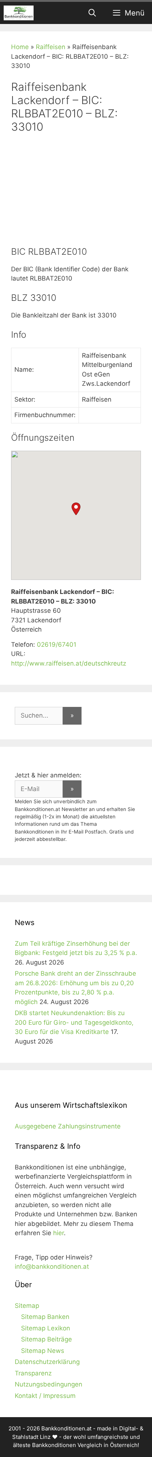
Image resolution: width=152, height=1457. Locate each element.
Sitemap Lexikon (45, 1328)
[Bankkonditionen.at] (19, 13)
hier (58, 1233)
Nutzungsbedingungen (48, 1384)
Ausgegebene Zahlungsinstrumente (68, 1126)
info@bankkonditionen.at (52, 1266)
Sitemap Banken (45, 1316)
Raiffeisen (50, 47)
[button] (76, 508)
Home (20, 47)
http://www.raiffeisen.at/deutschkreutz (68, 663)
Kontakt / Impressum (45, 1395)
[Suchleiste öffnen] (92, 13)
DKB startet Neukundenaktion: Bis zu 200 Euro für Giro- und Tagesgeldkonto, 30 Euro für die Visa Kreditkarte (74, 1022)
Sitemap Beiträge (46, 1339)
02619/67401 (56, 644)
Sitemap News (42, 1350)
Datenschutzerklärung (47, 1361)
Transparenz (33, 1373)
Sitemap (27, 1305)
